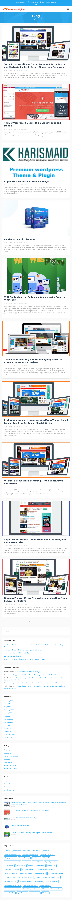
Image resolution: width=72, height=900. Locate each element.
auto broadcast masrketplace (21, 850)
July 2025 (7, 704)
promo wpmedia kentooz (25, 877)
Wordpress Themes (10, 768)
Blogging (7, 750)
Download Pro (51, 865)
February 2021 (9, 722)
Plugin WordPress (10, 877)
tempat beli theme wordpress (51, 877)
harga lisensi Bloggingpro (12, 869)
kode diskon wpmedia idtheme (46, 869)
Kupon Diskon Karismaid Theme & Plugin (26, 181)
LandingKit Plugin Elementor (20, 239)
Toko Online (8, 762)
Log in (6, 781)
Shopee (37, 877)
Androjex (7, 850)
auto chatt (46, 850)
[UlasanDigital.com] (13, 9)
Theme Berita (39, 881)
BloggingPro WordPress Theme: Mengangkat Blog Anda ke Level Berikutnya (37, 675)
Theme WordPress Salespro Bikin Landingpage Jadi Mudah (23, 650)
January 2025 (8, 713)
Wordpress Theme (56, 889)
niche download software (55, 873)
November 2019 (9, 734)
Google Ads (8, 753)
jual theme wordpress (28, 869)
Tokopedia (45, 889)
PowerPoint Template (11, 756)
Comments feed (9, 787)
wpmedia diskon (10, 893)
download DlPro (21, 865)
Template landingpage (26, 881)
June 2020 (7, 728)
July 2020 (7, 725)
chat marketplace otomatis (12, 862)
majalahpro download (26, 873)
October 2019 (8, 737)
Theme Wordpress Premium (31, 889)
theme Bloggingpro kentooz (13, 885)
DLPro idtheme (9, 865)
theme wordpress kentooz (12, 889)
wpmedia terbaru (35, 893)
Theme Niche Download (30, 885)
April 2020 (7, 731)
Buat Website (36, 858)
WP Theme (45, 893)
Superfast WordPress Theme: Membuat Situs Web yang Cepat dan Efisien (36, 683)
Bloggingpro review (10, 858)
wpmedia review (22, 893)
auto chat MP (36, 850)
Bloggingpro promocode (47, 854)
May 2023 (7, 716)
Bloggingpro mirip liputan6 (30, 854)
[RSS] (36, 4)
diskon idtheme (37, 862)
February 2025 (9, 710)
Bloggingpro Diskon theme (12, 854)
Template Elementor (11, 881)
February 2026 (9, 701)
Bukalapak (46, 858)
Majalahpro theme (40, 873)
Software (7, 759)
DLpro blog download (51, 862)
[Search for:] (36, 631)
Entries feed (8, 784)
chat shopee (26, 862)
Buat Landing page (24, 858)
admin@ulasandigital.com (49, 2)
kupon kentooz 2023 (11, 873)
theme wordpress (45, 885)
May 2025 (7, 707)
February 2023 (9, 719)
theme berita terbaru (52, 881)
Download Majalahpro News (36, 865)
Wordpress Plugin (10, 765)
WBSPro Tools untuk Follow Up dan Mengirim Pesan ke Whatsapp (25, 659)
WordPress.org (9, 790)
